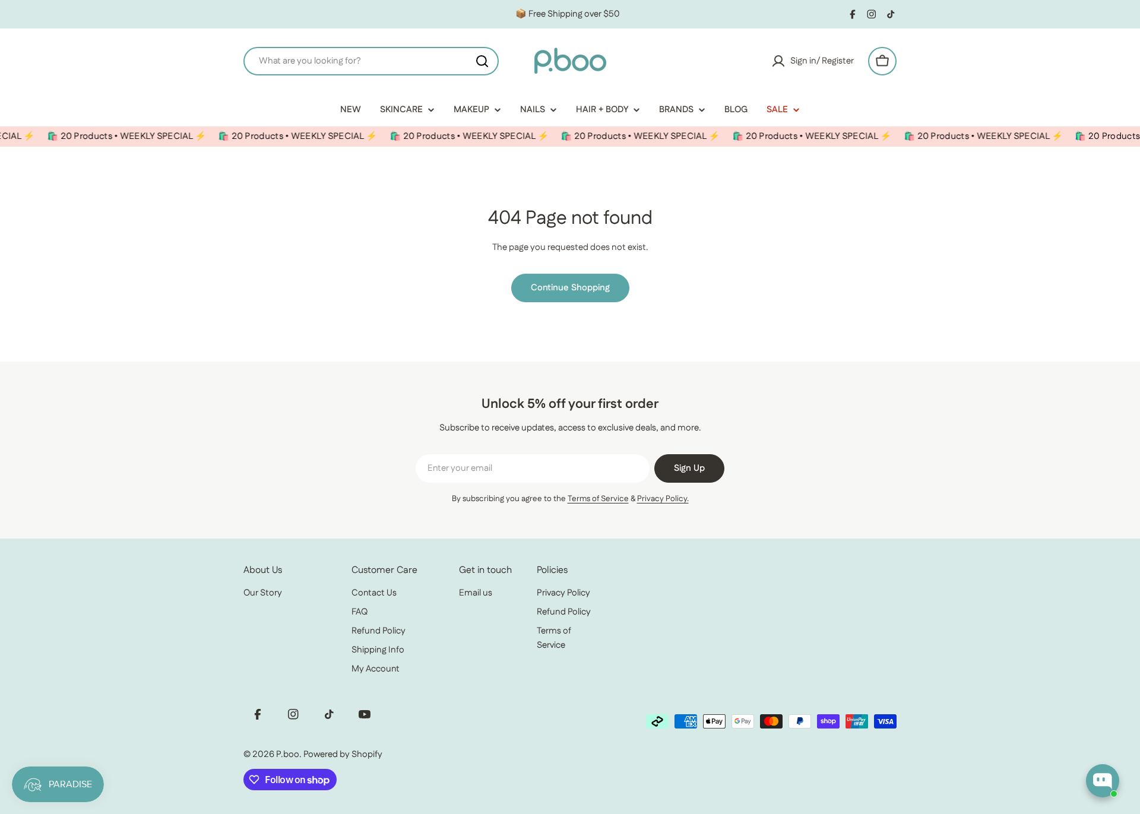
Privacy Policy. (663, 499)
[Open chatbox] (1102, 780)
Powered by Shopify (342, 754)
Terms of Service (598, 499)
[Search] (482, 61)
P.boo (287, 754)
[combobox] (371, 61)
